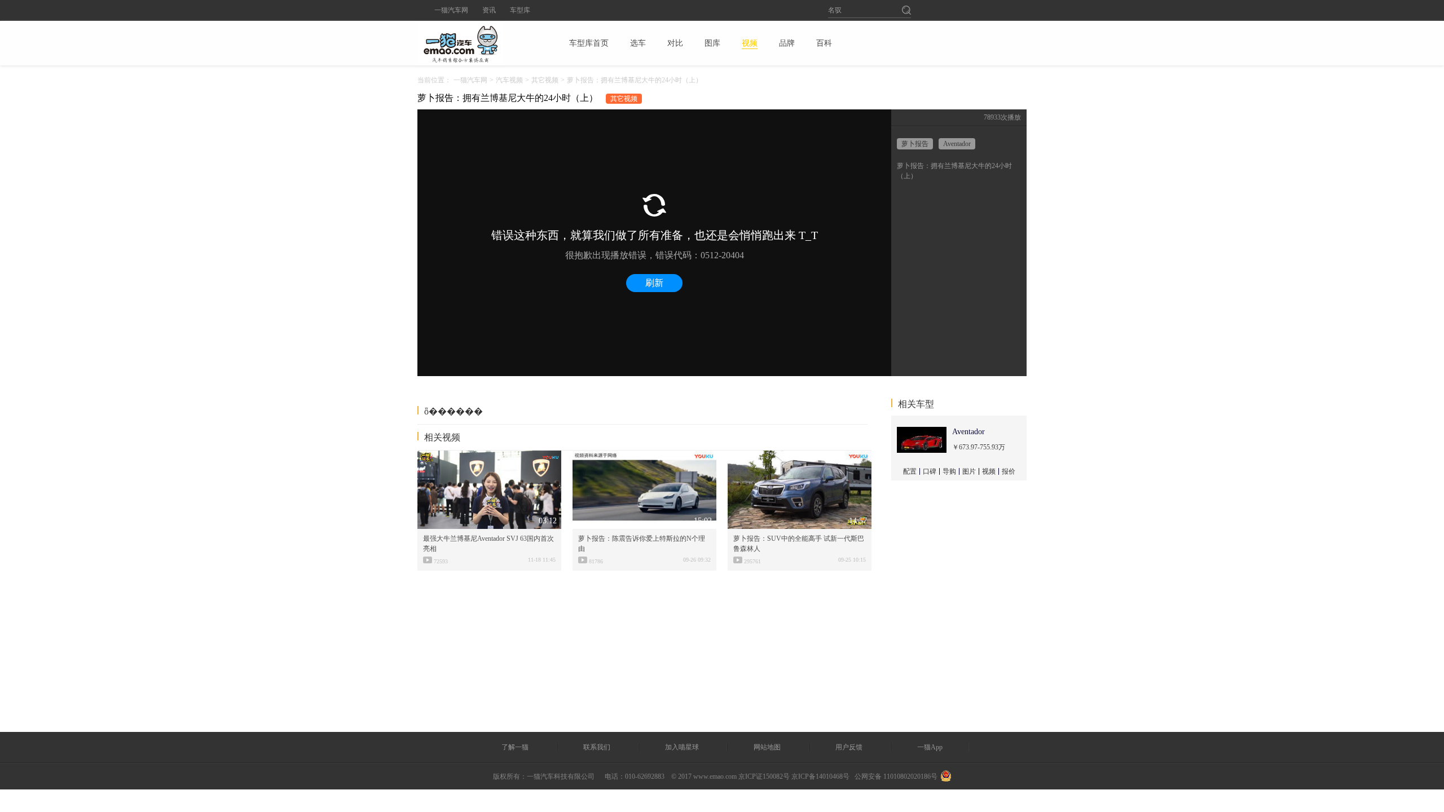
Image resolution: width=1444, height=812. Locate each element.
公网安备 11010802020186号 (896, 776)
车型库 (520, 10)
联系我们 (596, 747)
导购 (949, 471)
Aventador (957, 144)
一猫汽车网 (451, 10)
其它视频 (544, 80)
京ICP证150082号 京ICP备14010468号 (793, 776)
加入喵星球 (682, 747)
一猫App (930, 747)
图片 (969, 471)
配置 (910, 471)
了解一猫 (515, 747)
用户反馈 (848, 747)
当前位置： (434, 80)
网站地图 (767, 747)
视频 (989, 471)
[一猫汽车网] (480, 43)
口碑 (929, 471)
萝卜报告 (914, 144)
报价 (1008, 471)
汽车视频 (509, 80)
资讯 (489, 10)
